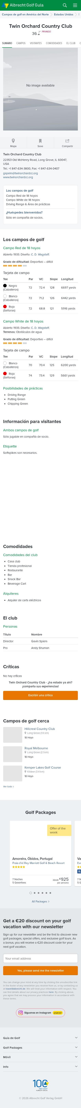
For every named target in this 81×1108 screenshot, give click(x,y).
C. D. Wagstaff (40, 254)
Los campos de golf (19, 190)
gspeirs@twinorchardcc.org (20, 173)
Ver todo (7, 786)
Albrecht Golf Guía (26, 5)
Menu (75, 5)
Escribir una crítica (40, 695)
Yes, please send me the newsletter (40, 970)
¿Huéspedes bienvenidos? (24, 212)
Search (65, 5)
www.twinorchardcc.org (18, 177)
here (51, 992)
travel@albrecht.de (15, 988)
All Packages (39, 901)
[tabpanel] (40, 855)
